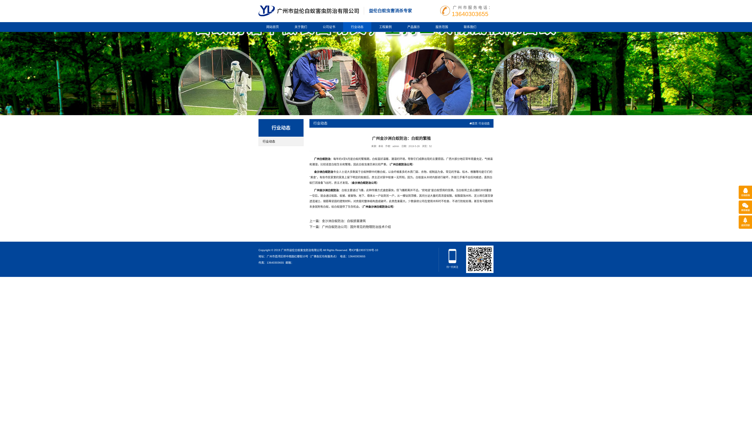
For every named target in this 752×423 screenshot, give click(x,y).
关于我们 (301, 27)
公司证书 (329, 27)
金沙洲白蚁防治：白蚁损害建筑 (344, 221)
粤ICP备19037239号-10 (363, 250)
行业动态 (357, 27)
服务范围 (442, 27)
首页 (474, 123)
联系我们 (470, 27)
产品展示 (413, 27)
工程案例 (385, 27)
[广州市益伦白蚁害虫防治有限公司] (308, 10)
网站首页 (272, 27)
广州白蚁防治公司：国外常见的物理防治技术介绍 (356, 227)
